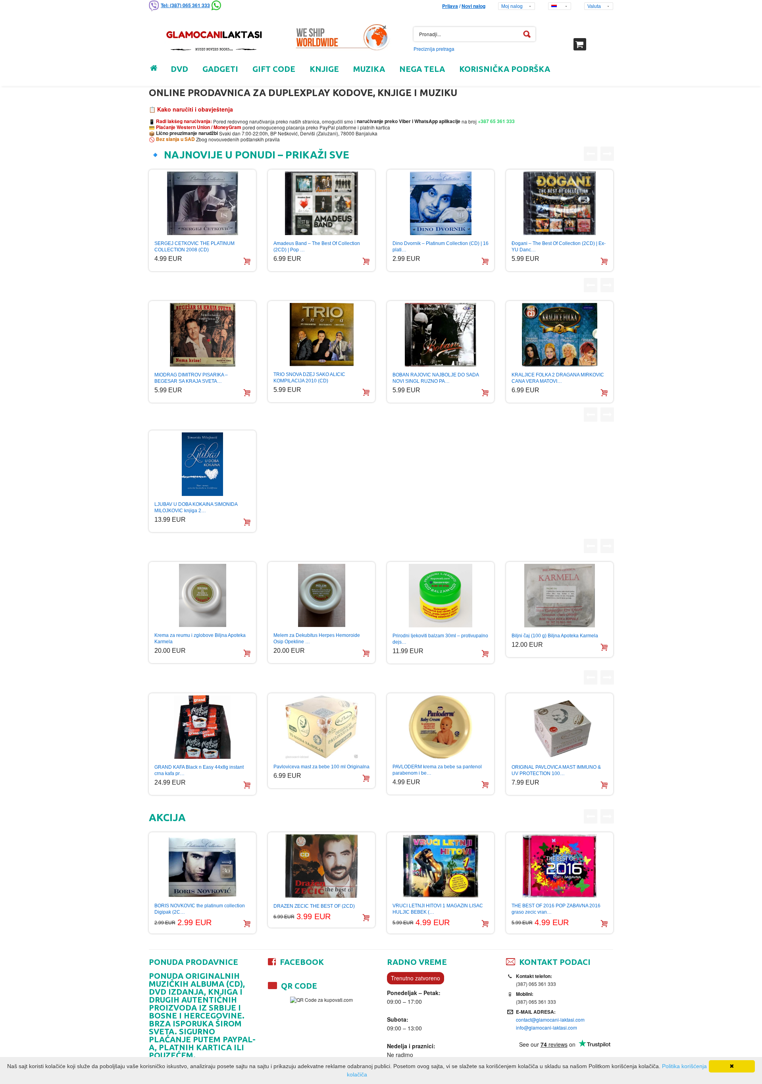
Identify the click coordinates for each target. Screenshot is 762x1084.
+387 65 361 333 (496, 121)
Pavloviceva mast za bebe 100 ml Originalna (321, 767)
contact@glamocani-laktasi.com (550, 1019)
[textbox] (474, 34)
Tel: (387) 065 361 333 (185, 5)
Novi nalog (473, 6)
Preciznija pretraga (434, 48)
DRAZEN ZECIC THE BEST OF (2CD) (314, 906)
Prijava (450, 6)
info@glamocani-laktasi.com (546, 1027)
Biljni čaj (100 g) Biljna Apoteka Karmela (555, 635)
